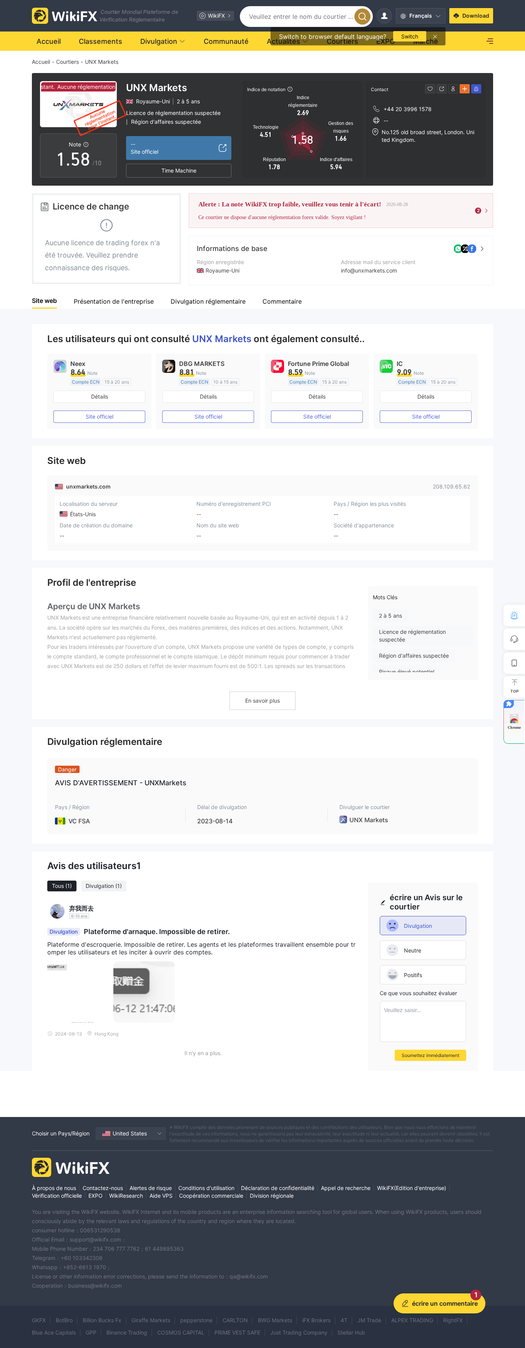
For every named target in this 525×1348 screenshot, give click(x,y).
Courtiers (67, 61)
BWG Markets (275, 1320)
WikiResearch (126, 1195)
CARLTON (235, 1320)
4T (344, 1320)
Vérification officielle (57, 1195)
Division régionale (272, 1195)
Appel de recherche (345, 1188)
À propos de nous (54, 1188)
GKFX (39, 1320)
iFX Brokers (316, 1320)
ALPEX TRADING (412, 1320)
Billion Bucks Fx (102, 1320)
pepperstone (196, 1320)
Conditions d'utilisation (206, 1188)
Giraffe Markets (150, 1320)
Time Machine (178, 170)
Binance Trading (126, 1332)
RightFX (453, 1320)
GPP (91, 1332)
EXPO (95, 1195)
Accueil (41, 61)
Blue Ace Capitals (54, 1332)
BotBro (64, 1320)
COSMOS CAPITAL (180, 1332)
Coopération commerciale (211, 1195)
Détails (99, 396)
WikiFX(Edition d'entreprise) (411, 1188)
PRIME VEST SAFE (237, 1332)
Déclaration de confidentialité (277, 1188)
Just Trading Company (298, 1332)
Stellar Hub (351, 1332)
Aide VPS (161, 1195)
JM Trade (369, 1320)
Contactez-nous (103, 1188)
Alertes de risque (151, 1188)
